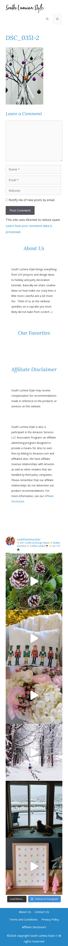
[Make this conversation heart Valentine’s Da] (34, 866)
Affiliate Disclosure (34, 927)
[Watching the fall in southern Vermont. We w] (34, 809)
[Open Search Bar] (47, 19)
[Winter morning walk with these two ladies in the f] (34, 752)
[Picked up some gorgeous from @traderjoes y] (34, 695)
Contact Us (42, 912)
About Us (25, 912)
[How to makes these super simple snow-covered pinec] (34, 581)
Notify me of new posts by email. (32, 200)
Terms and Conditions (23, 919)
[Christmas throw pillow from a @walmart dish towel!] (34, 638)
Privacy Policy (50, 919)
